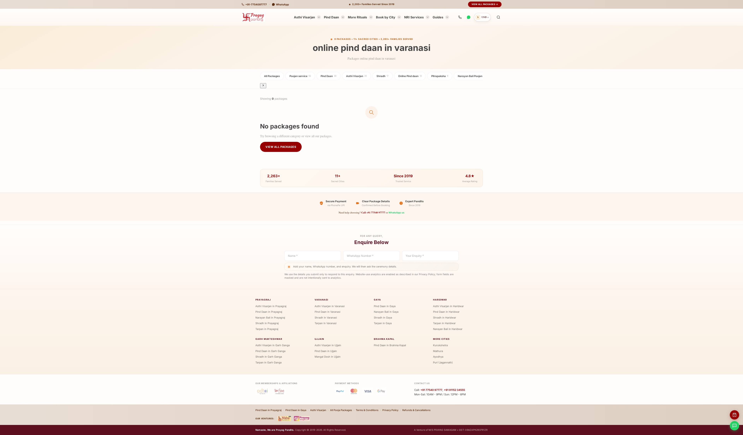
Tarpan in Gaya (383, 323)
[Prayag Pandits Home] (253, 17)
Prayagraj (263, 299)
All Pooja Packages (341, 410)
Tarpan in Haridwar (444, 323)
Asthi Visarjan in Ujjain (328, 345)
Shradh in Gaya (383, 317)
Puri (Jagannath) (443, 362)
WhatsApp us (396, 212)
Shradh (383, 76)
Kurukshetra (440, 345)
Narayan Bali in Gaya (386, 311)
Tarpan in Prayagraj (266, 329)
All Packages (272, 76)
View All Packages (280, 146)
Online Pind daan (410, 76)
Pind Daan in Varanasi (327, 311)
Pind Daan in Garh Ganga (270, 351)
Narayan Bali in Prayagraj (270, 317)
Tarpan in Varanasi (325, 323)
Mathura (438, 351)
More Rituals (357, 17)
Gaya (377, 299)
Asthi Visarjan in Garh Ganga (272, 345)
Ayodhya (438, 356)
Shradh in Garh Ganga (268, 356)
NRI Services (414, 17)
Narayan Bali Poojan (471, 76)
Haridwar (440, 299)
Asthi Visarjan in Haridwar (448, 306)
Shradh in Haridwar (444, 317)
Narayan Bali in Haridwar (447, 329)
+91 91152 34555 (454, 389)
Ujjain (319, 339)
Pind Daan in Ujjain (326, 351)
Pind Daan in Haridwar (446, 311)
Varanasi (321, 299)
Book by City (385, 17)
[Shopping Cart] (734, 415)
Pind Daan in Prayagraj (268, 311)
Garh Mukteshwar (268, 339)
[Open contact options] (734, 425)
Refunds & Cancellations (416, 410)
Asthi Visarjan (304, 17)
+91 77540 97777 (431, 389)
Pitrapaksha (439, 76)
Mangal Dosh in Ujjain (328, 356)
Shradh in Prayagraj (267, 323)
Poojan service (300, 76)
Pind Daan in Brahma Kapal (390, 345)
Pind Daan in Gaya (384, 306)
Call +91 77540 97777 (373, 212)
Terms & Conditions (367, 410)
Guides (438, 17)
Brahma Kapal (384, 339)
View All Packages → (485, 4)
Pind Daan (331, 17)
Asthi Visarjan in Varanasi (330, 306)
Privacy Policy (390, 410)
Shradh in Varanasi (326, 317)
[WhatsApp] (468, 17)
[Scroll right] (263, 85)
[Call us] (460, 17)
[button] (498, 17)
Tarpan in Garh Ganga (268, 362)
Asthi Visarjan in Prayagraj (270, 306)
